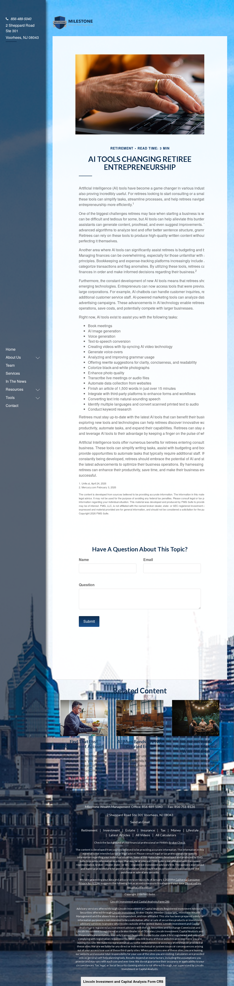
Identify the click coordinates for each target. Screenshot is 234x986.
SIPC (175, 912)
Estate (130, 830)
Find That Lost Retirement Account (84, 744)
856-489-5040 (21, 18)
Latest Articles (119, 835)
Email (148, 559)
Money (176, 830)
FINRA (168, 912)
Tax (162, 830)
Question (87, 584)
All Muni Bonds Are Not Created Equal (139, 744)
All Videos (143, 835)
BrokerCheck (177, 842)
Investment (111, 830)
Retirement (89, 830)
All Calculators (166, 835)
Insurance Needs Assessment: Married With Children (195, 746)
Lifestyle (192, 830)
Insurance (148, 830)
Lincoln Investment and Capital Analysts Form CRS (123, 981)
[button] (20, 357)
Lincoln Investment (123, 912)
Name (84, 559)
